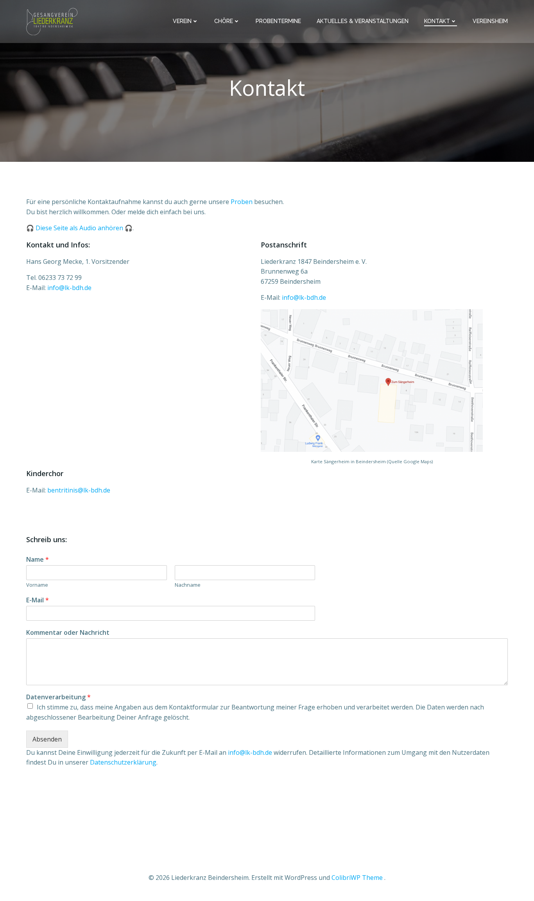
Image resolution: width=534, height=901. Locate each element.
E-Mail (37, 600)
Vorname (37, 585)
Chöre (223, 21)
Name (37, 559)
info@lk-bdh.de (69, 287)
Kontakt (437, 21)
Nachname (188, 585)
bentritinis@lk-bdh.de (78, 490)
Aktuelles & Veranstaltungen (363, 21)
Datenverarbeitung (58, 697)
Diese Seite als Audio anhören (79, 228)
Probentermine (278, 21)
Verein (182, 21)
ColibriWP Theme (357, 877)
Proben (242, 201)
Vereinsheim (490, 21)
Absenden (47, 739)
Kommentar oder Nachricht (67, 633)
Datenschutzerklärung (123, 762)
